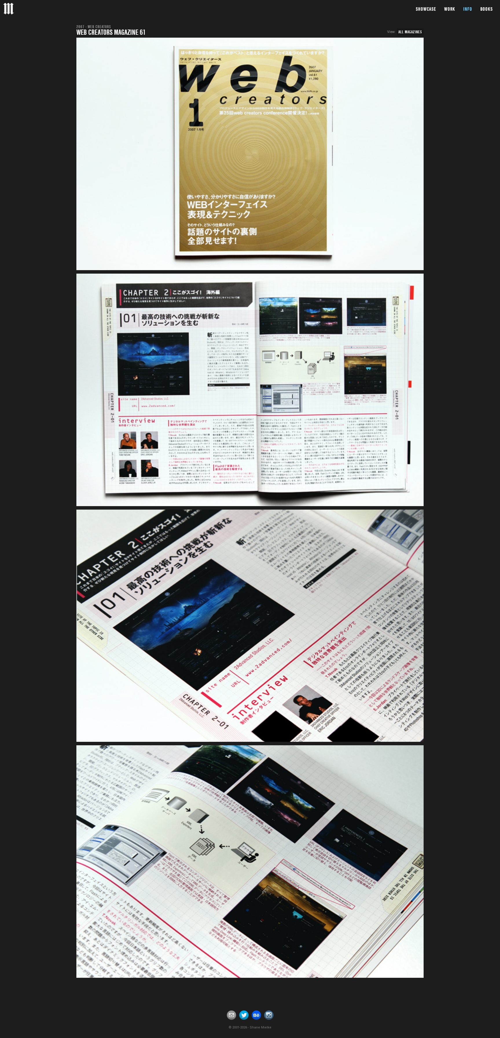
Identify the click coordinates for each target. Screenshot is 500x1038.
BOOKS (486, 9)
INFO (467, 9)
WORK (449, 9)
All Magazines (410, 32)
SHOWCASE (426, 9)
